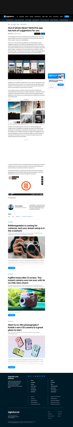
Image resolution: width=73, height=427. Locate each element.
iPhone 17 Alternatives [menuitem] (54, 20)
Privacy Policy (52, 87)
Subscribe (61, 84)
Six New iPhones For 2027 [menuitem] (19, 20)
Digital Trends (7, 18)
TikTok (37, 376)
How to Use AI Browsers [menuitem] (44, 20)
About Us (32, 396)
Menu (2, 16)
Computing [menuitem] (21, 16)
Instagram (30, 376)
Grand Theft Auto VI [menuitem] (9, 20)
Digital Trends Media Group (14, 422)
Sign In (66, 16)
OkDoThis (26, 40)
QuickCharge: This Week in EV (27, 216)
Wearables (53, 382)
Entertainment (33, 390)
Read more (11, 268)
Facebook (28, 376)
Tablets (52, 380)
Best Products (53, 388)
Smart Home (33, 388)
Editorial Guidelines (34, 402)
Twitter (33, 376)
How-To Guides (53, 390)
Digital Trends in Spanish (55, 402)
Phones (32, 380)
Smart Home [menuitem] (55, 16)
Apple (13, 216)
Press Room (59, 413)
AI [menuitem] (17, 16)
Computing (33, 382)
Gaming (32, 384)
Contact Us (33, 398)
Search (71, 16)
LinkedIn (42, 376)
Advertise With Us (34, 400)
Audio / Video (33, 386)
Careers (49, 411)
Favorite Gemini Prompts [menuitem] (64, 20)
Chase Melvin (11, 33)
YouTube (35, 376)
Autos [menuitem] (50, 16)
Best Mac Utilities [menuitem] (28, 20)
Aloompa (26, 128)
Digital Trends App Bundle (55, 404)
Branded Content (54, 398)
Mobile (9, 216)
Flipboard (44, 376)
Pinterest (39, 376)
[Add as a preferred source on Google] (37, 34)
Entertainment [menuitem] (38, 16)
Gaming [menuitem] (31, 16)
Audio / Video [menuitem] (45, 16)
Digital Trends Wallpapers (55, 400)
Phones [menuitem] (26, 16)
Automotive (33, 391)
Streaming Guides (54, 386)
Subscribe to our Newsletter (55, 396)
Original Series (53, 391)
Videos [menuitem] (61, 16)
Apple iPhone (18, 216)
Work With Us (50, 413)
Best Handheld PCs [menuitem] (35, 20)
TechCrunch (12, 197)
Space (52, 384)
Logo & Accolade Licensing (35, 404)
